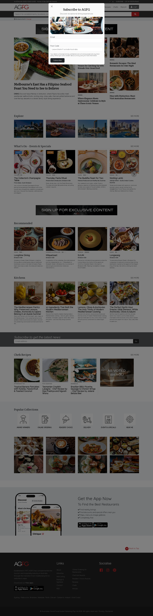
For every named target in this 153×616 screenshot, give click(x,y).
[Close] (51, 6)
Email (52, 37)
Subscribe (57, 60)
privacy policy (79, 55)
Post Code (54, 46)
